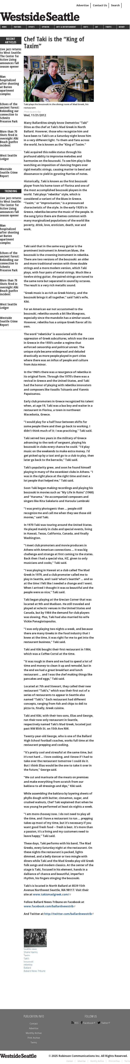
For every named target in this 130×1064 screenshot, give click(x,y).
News (4, 27)
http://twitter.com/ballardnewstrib (68, 914)
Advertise (82, 5)
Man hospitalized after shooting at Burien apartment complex (9, 85)
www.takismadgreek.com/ (51, 894)
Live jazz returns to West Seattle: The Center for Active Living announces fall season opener (10, 58)
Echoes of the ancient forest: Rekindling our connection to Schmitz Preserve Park (9, 112)
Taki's (26, 958)
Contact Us (100, 5)
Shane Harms (31, 952)
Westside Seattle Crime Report (9, 172)
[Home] (41, 17)
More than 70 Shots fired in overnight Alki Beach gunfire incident (9, 138)
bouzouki (28, 961)
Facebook (88, 1022)
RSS (76, 1022)
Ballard (27, 967)
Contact (34, 1023)
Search (115, 5)
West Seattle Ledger (8, 157)
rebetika (28, 964)
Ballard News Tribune (34, 970)
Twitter (104, 1022)
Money (122, 27)
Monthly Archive (34, 1033)
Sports (31, 27)
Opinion (45, 27)
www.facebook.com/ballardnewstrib (48, 906)
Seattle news (30, 948)
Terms (34, 1042)
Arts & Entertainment (66, 27)
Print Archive (34, 1037)
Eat (96, 27)
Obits (85, 27)
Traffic (108, 27)
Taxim (27, 955)
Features (17, 27)
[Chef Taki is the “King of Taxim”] (59, 79)
